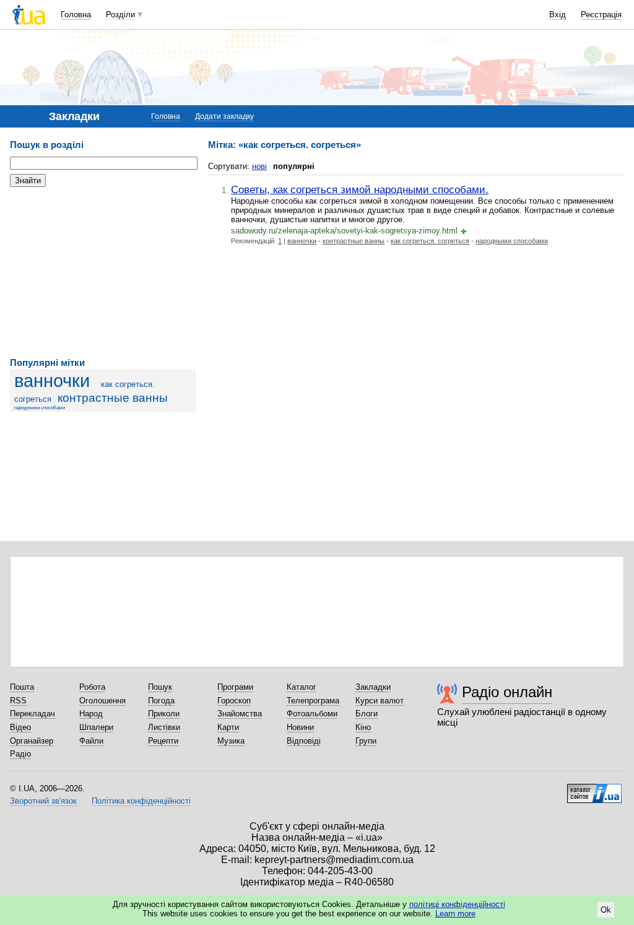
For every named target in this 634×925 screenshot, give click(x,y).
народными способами (39, 407)
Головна (76, 14)
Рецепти (163, 740)
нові (259, 166)
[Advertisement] (103, 272)
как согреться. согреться (430, 241)
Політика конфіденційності (141, 801)
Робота (92, 687)
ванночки (52, 381)
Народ (91, 713)
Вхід (557, 14)
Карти (228, 727)
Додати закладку (224, 116)
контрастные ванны (113, 397)
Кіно (363, 727)
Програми (235, 687)
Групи (365, 740)
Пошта (22, 687)
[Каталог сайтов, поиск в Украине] (594, 789)
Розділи (120, 14)
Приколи (164, 713)
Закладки (373, 687)
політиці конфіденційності (457, 904)
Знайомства (239, 713)
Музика (231, 740)
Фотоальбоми (312, 713)
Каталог (301, 687)
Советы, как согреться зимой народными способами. (360, 189)
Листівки (164, 727)
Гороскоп (234, 700)
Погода (161, 700)
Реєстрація (601, 14)
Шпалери (96, 727)
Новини (300, 727)
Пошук (160, 687)
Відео (20, 727)
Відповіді (304, 740)
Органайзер (31, 740)
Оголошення (102, 700)
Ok (606, 909)
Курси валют (379, 700)
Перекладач (32, 713)
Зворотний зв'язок (43, 801)
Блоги (366, 713)
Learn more (455, 913)
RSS (18, 700)
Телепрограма (313, 700)
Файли (91, 740)
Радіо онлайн (507, 692)
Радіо (20, 753)
